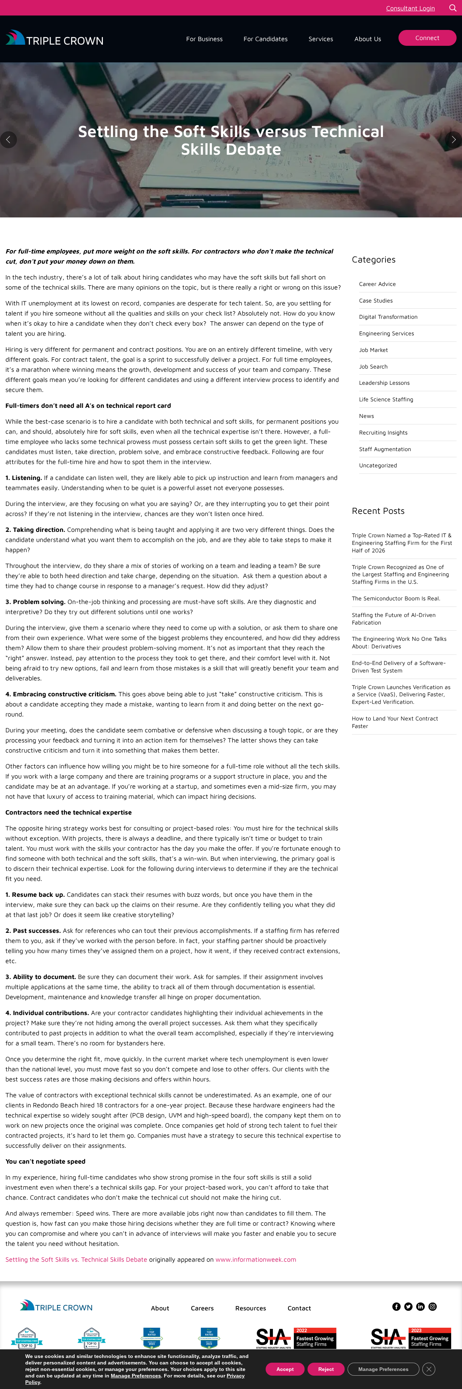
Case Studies (376, 300)
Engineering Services (386, 333)
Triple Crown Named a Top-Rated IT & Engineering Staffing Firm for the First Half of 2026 (402, 543)
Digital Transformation (388, 316)
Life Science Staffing (386, 399)
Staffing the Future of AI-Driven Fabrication (394, 619)
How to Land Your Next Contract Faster (395, 722)
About (160, 1308)
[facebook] (396, 1305)
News (366, 416)
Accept (285, 1369)
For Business (204, 39)
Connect (427, 37)
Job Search (373, 366)
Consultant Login (410, 8)
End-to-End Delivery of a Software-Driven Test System (399, 667)
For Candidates (266, 39)
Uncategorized (378, 465)
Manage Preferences (136, 1376)
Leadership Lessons (384, 382)
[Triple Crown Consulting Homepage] (56, 1305)
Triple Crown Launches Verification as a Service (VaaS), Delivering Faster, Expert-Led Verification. (401, 694)
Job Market (373, 350)
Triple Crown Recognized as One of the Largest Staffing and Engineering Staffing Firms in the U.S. (400, 574)
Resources (250, 1308)
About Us (367, 39)
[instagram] (432, 1305)
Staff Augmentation (385, 449)
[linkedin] (420, 1305)
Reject (326, 1369)
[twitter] (408, 1305)
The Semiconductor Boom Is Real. (396, 598)
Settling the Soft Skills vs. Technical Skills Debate (76, 1259)
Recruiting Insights (383, 432)
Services (321, 39)
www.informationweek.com (255, 1259)
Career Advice (377, 284)
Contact (299, 1308)
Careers (202, 1308)
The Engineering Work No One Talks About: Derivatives (399, 642)
